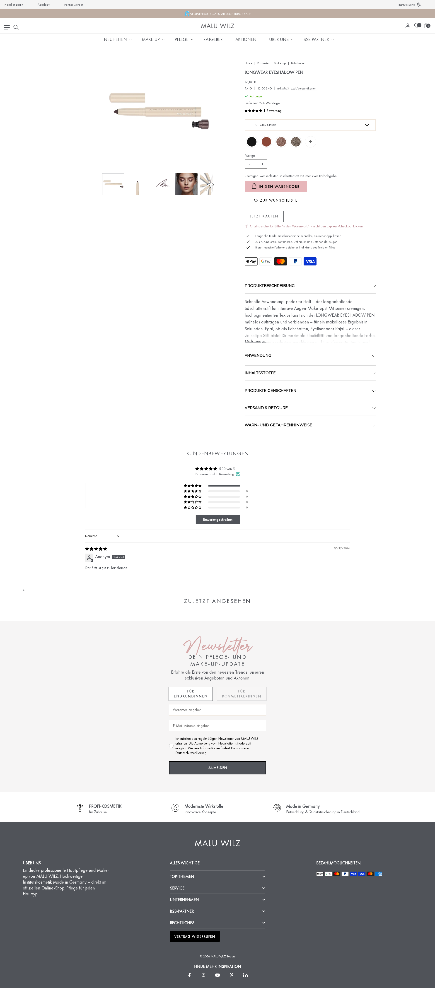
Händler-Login (14, 4)
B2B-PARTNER (182, 911)
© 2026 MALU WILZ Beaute (217, 956)
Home (248, 63)
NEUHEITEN (115, 39)
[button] (253, 111)
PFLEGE (181, 39)
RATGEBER (213, 39)
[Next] (213, 184)
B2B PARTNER (316, 39)
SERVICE (177, 888)
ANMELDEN (217, 767)
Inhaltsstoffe (260, 373)
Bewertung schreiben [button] (217, 519)
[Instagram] (203, 975)
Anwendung (258, 355)
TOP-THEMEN (182, 876)
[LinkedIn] (245, 975)
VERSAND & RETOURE (266, 407)
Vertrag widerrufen (194, 936)
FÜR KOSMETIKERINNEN (241, 694)
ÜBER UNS (279, 39)
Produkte (262, 63)
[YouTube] (217, 975)
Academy (44, 4)
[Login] (407, 25)
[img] (96, 549)
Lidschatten (298, 63)
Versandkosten (306, 88)
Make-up (280, 63)
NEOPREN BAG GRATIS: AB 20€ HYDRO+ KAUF (220, 14)
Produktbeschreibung (270, 286)
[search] (15, 27)
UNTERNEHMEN (184, 899)
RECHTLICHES (182, 922)
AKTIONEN (245, 39)
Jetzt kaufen (264, 216)
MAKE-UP (151, 39)
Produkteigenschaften (270, 390)
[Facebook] (189, 975)
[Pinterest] (231, 975)
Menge (250, 155)
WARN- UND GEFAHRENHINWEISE (278, 425)
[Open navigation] (7, 27)
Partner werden (74, 4)
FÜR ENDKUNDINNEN (191, 694)
